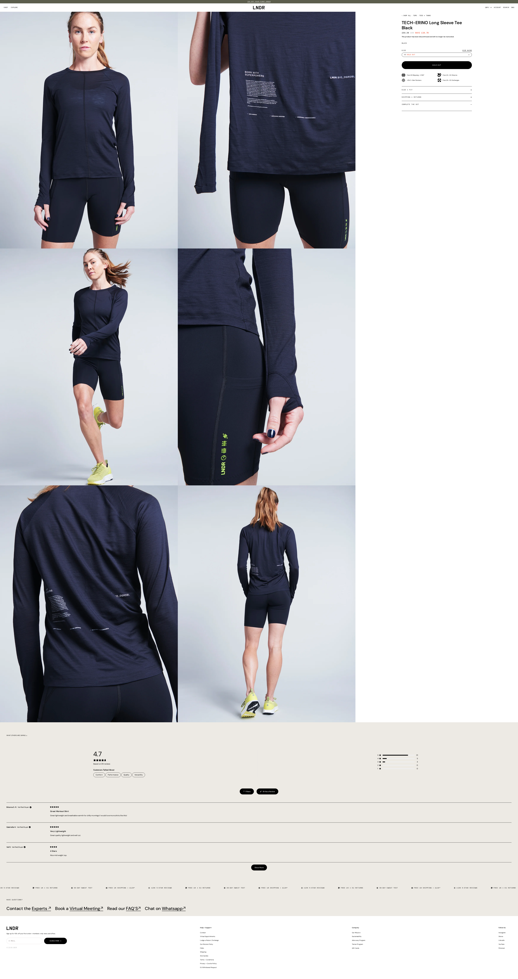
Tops (415, 15)
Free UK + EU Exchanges (451, 80)
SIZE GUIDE (467, 50)
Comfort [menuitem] (99, 775)
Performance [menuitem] (113, 775)
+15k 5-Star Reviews (414, 80)
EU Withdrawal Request (208, 967)
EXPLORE (14, 7)
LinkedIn (502, 940)
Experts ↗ (41, 908)
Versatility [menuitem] (138, 775)
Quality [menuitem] (126, 775)
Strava (501, 936)
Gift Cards (355, 948)
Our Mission (356, 933)
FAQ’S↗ (133, 908)
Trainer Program (357, 944)
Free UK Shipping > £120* (415, 75)
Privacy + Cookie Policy (208, 963)
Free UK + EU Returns (450, 75)
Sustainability (356, 936)
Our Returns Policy (206, 944)
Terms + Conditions (207, 960)
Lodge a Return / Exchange (209, 940)
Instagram (502, 933)
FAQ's (202, 948)
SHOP (6, 7)
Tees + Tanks (425, 15)
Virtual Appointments (207, 936)
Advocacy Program (358, 940)
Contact (203, 933)
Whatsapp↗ (174, 908)
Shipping (203, 952)
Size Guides (204, 956)
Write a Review (267, 792)
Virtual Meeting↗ (86, 908)
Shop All (407, 15)
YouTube (501, 944)
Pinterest (502, 948)
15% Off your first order (259, 1)
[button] (397, 755)
